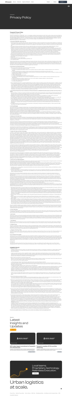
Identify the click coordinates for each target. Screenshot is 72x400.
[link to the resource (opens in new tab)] (22, 343)
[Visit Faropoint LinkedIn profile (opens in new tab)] (61, 388)
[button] (63, 2)
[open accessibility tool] (68, 6)
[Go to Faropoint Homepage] (8, 2)
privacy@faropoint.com (14, 183)
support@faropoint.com (34, 228)
